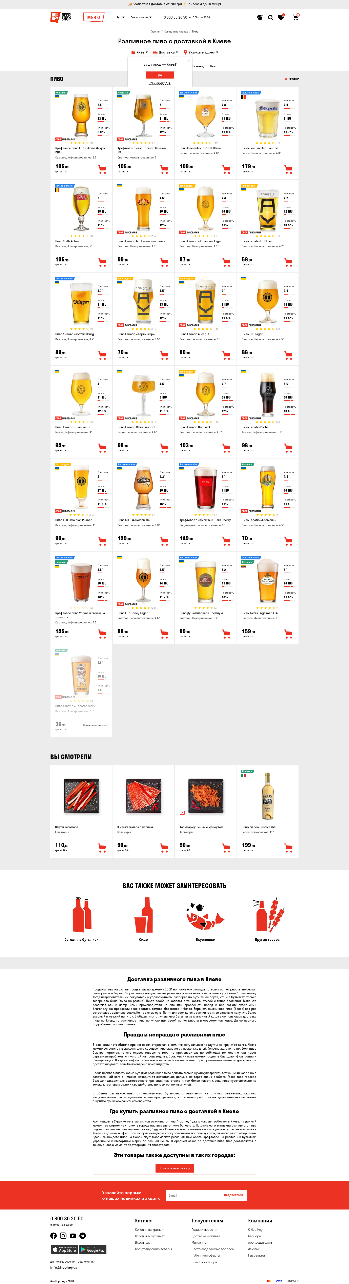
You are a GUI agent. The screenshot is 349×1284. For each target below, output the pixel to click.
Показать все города (174, 1168)
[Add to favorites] (102, 169)
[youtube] (73, 1236)
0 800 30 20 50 (175, 17)
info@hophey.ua (63, 1267)
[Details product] (81, 117)
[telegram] (82, 1236)
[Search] (270, 17)
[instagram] (63, 1236)
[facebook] (53, 1236)
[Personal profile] (260, 17)
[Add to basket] (102, 848)
